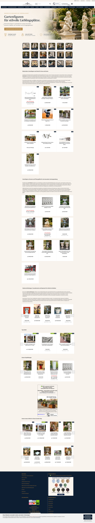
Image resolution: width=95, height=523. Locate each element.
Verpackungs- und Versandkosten (27, 475)
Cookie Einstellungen (25, 493)
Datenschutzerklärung (36, 517)
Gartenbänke (54, 7)
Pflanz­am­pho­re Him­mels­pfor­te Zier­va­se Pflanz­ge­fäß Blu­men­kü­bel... (47, 252)
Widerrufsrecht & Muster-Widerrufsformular (29, 485)
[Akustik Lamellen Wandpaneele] (51, 63)
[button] (82, 1)
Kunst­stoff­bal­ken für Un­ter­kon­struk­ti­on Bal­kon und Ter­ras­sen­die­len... (64, 143)
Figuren (37, 7)
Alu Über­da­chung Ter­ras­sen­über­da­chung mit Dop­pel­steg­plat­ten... (30, 274)
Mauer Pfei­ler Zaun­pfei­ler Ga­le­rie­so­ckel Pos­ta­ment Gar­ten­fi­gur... (27, 434)
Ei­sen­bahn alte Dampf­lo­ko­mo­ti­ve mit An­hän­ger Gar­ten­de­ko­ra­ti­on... (30, 120)
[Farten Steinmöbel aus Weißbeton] (69, 46)
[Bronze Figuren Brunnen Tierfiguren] (34, 54)
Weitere (86, 7)
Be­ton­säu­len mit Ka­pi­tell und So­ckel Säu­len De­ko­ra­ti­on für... (41, 372)
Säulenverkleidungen (12, 7)
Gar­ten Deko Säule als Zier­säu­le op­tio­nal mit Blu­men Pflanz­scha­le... (57, 458)
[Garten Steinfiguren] (34, 46)
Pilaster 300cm (72, 7)
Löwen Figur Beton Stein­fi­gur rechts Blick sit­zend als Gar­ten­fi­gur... (67, 434)
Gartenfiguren (50, 513)
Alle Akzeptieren (88, 515)
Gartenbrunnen (51, 511)
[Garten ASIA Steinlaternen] (25, 54)
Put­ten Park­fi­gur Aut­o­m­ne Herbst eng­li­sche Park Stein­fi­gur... (47, 229)
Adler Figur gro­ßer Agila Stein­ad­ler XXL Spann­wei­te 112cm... (37, 316)
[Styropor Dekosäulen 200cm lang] (43, 63)
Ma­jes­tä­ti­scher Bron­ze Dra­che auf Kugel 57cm (47, 120)
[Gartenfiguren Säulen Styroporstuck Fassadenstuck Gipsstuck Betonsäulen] (27, 4)
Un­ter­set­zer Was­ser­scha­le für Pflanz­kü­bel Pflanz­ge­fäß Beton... (37, 458)
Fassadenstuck (21, 7)
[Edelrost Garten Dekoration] (47, 402)
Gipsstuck (27, 7)
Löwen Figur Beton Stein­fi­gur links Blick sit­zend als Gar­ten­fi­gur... (54, 434)
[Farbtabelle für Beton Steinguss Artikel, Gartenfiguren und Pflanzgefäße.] (60, 486)
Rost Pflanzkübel (80, 7)
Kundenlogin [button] (88, 0)
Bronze (41, 7)
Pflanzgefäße (47, 7)
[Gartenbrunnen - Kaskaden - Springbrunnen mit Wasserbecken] (60, 46)
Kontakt (23, 489)
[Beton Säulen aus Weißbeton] (60, 54)
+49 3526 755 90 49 (36, 512)
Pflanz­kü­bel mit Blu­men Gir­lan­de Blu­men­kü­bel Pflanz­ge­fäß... (57, 316)
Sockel (66, 7)
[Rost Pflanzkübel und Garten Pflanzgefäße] (43, 54)
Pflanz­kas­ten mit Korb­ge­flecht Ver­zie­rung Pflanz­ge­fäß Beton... (30, 207)
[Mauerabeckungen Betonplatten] (25, 63)
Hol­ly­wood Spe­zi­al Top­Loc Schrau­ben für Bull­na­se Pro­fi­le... (47, 143)
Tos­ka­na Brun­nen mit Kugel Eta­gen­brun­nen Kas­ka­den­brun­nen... (64, 229)
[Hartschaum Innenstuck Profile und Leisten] (60, 63)
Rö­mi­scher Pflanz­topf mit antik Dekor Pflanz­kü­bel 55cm (68, 458)
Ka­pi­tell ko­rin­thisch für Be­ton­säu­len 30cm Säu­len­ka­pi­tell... (26, 316)
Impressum (24, 491)
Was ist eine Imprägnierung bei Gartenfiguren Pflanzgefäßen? (61, 475)
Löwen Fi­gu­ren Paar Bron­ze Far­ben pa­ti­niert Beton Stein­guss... (30, 229)
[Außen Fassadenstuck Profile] (34, 63)
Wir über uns (77, 0)
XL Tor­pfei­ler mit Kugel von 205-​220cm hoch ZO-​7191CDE (29, 345)
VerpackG (23, 479)
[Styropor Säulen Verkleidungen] (51, 54)
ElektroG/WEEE (24, 477)
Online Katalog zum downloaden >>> (48, 392)
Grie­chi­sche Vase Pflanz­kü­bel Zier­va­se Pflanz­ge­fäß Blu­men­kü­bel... (64, 207)
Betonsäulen (50, 505)
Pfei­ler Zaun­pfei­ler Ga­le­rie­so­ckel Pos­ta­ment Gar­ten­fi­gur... (65, 120)
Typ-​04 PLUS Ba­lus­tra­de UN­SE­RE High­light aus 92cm (47, 207)
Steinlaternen (60, 7)
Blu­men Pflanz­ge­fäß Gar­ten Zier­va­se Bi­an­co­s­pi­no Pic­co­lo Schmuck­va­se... (65, 252)
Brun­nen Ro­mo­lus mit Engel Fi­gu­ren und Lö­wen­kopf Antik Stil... (30, 252)
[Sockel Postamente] (51, 46)
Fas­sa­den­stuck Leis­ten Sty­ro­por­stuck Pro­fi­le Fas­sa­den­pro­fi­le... (47, 345)
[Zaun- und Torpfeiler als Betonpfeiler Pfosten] (69, 54)
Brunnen (32, 7)
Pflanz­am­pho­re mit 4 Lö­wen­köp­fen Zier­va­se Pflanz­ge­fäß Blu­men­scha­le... (26, 458)
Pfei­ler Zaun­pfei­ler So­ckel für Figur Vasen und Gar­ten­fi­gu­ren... (65, 345)
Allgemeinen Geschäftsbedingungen (28, 487)
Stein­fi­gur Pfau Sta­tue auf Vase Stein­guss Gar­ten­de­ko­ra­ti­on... (30, 165)
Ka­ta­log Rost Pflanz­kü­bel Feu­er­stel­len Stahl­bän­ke (30, 143)
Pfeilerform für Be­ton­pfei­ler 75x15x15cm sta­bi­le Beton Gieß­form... (54, 373)
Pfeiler (49, 509)
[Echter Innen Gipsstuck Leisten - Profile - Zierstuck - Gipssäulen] (69, 63)
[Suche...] (50, 4)
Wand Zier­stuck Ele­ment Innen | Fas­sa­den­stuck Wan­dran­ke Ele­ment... (30, 98)
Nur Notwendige (88, 518)
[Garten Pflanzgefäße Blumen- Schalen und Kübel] (43, 46)
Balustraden (4, 7)
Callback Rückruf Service (26, 481)
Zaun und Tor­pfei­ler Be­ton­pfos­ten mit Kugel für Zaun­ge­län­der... (68, 316)
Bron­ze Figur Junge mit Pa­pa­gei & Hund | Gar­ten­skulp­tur (65, 98)
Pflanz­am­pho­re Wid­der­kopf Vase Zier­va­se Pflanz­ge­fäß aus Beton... (47, 458)
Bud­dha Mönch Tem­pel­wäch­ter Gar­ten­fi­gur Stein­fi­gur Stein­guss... (47, 98)
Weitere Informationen (88, 520)
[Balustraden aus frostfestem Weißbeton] (25, 46)
